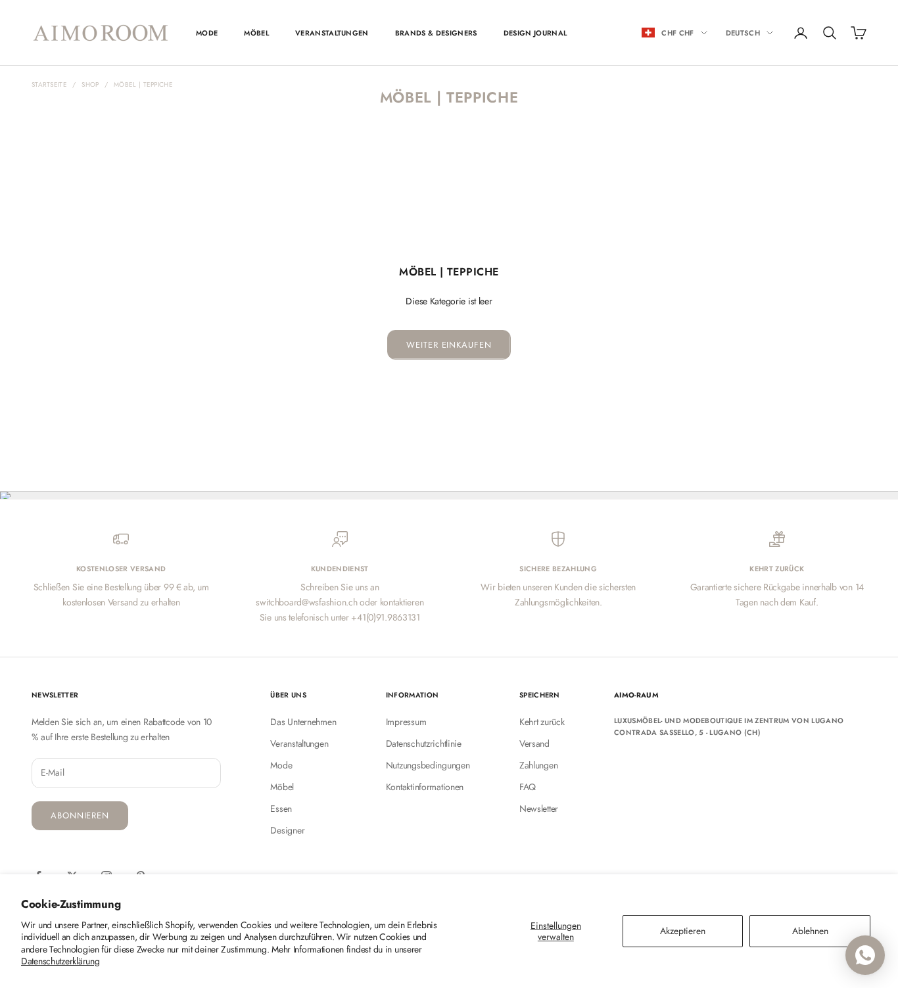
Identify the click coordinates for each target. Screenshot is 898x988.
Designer (287, 830)
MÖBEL (256, 33)
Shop (90, 84)
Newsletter (538, 808)
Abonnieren (80, 815)
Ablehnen (810, 930)
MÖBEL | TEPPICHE (143, 84)
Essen (281, 808)
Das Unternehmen (303, 721)
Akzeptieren (682, 930)
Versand (534, 743)
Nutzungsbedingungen (428, 765)
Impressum (406, 721)
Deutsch (743, 33)
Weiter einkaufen (449, 345)
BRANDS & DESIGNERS (436, 33)
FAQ (527, 786)
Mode (281, 765)
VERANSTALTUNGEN (332, 33)
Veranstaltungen (299, 743)
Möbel (282, 786)
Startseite (49, 84)
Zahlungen (538, 765)
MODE (207, 33)
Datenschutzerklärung (60, 961)
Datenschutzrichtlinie (423, 743)
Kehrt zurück (542, 721)
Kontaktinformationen (424, 786)
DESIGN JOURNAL (535, 33)
